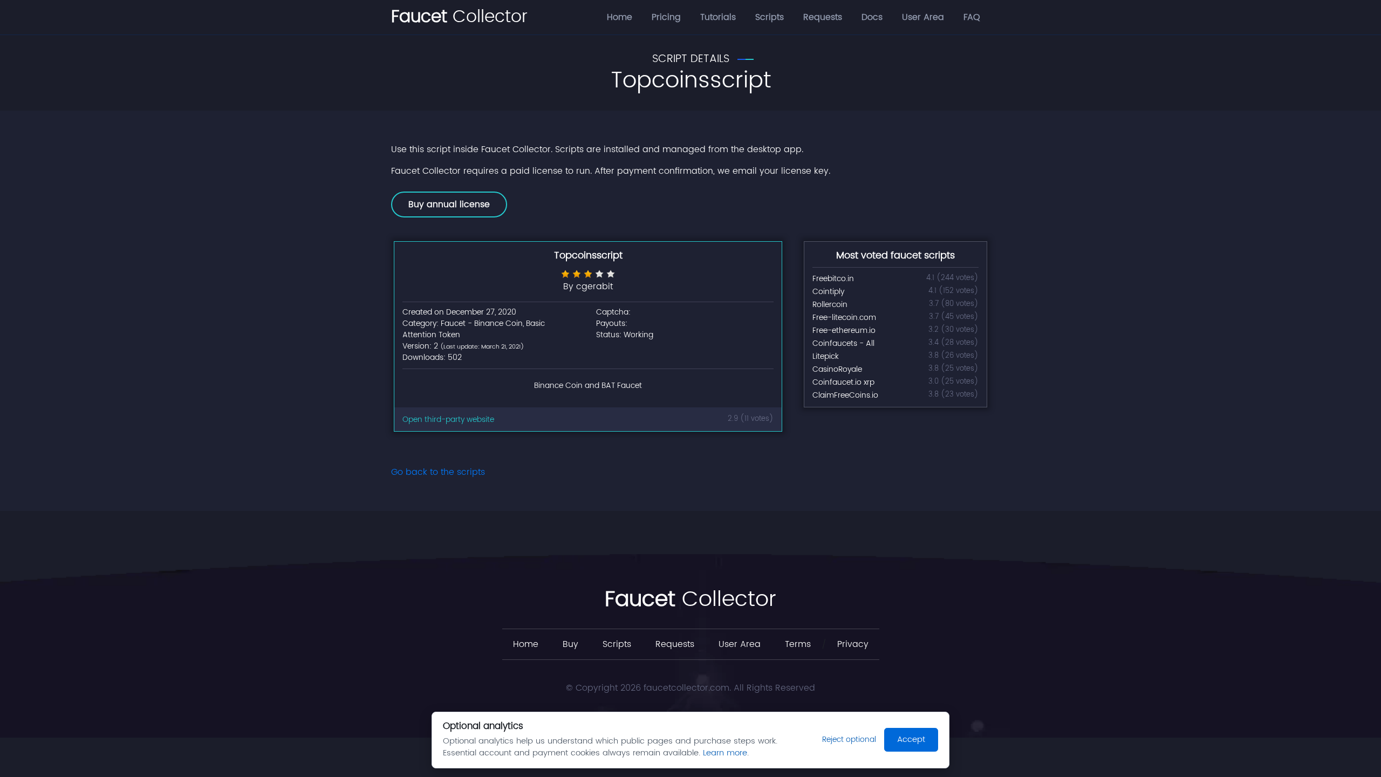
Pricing (666, 17)
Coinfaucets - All (843, 343)
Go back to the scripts (438, 472)
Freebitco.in (833, 278)
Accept (911, 739)
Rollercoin (829, 304)
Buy (570, 644)
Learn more (725, 753)
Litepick (825, 356)
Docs (872, 17)
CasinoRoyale (837, 369)
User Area (923, 17)
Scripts (769, 17)
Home (619, 17)
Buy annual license (449, 204)
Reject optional (849, 739)
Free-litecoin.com (844, 317)
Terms (798, 644)
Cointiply (828, 291)
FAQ (971, 17)
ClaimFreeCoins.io (845, 395)
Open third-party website (448, 419)
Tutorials (718, 17)
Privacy (853, 644)
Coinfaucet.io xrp (843, 382)
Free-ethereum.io (844, 330)
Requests (822, 17)
